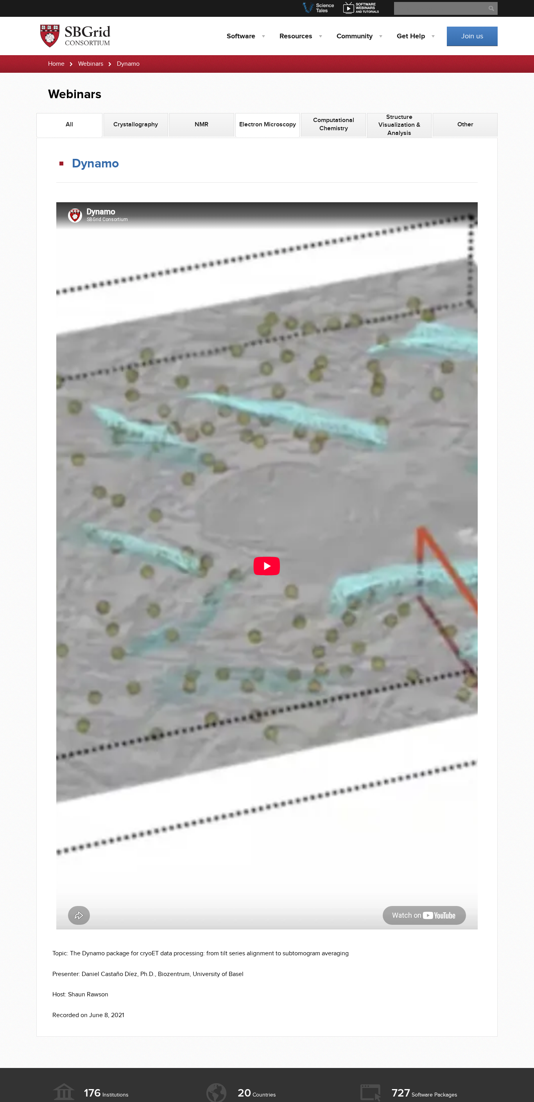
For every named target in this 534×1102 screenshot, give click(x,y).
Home (56, 64)
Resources (296, 36)
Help (411, 36)
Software (241, 36)
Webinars (90, 64)
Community (355, 36)
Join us (472, 36)
